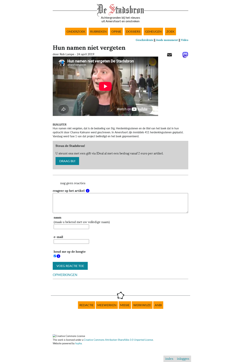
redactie (86, 305)
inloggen (183, 359)
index (169, 359)
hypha (78, 343)
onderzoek (76, 31)
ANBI (158, 305)
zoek (170, 31)
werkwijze (142, 305)
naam (57, 217)
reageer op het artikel (69, 191)
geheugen (153, 31)
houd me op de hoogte (70, 252)
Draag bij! (67, 161)
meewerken (106, 305)
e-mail (58, 237)
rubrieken (98, 31)
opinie (116, 31)
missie (125, 305)
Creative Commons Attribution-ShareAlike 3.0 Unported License (118, 339)
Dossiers (133, 31)
